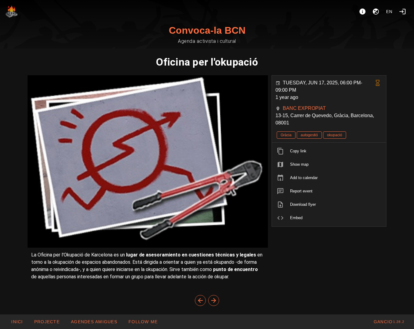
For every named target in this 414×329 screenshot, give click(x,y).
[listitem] (329, 151)
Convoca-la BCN (207, 30)
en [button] (389, 11)
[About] (362, 11)
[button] (94, 321)
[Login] (402, 11)
